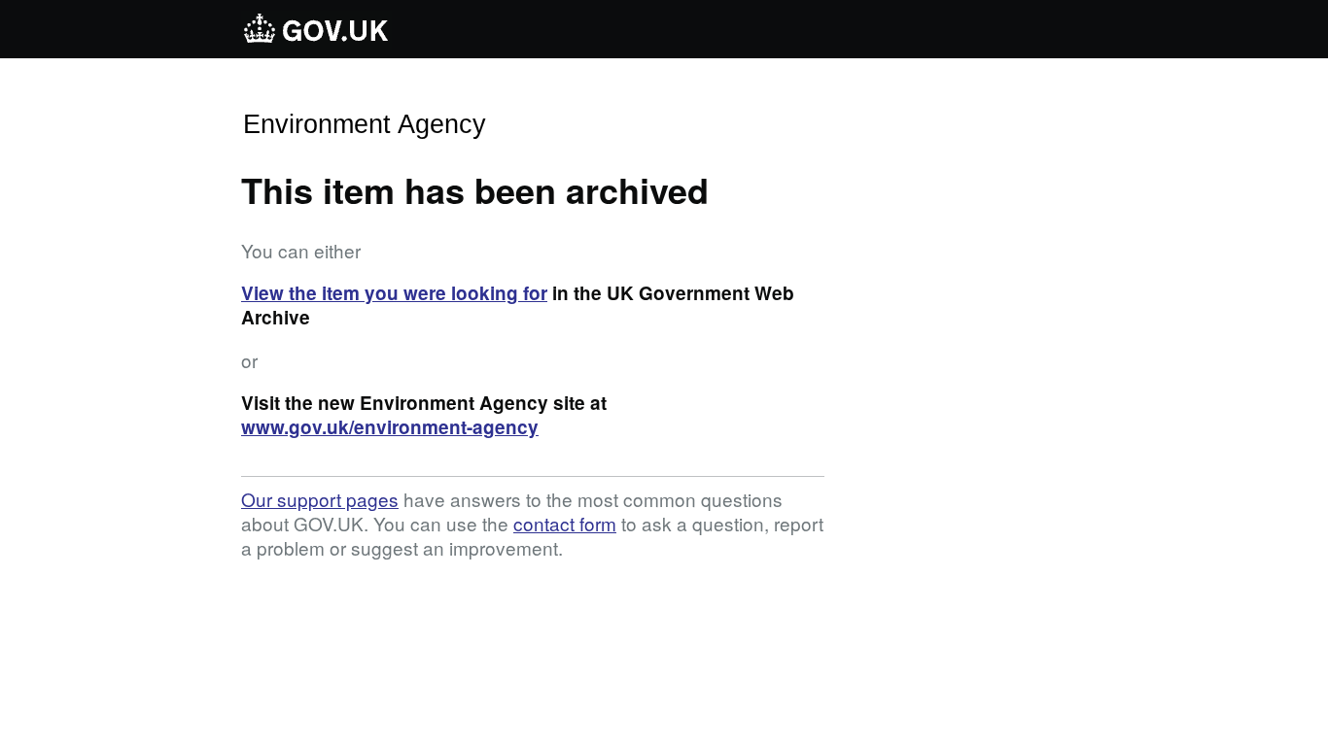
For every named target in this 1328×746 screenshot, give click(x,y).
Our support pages (320, 499)
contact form (564, 523)
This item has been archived (475, 189)
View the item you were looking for (394, 293)
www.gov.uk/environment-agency (390, 427)
